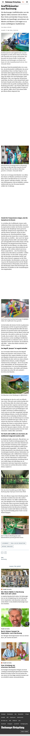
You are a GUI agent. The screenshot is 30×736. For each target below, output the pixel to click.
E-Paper (27, 714)
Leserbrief (5, 543)
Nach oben (24, 731)
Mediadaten (10, 714)
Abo (23, 2)
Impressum (12, 717)
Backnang (4, 559)
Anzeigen (3, 714)
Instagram (9, 723)
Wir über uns (4, 720)
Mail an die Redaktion (18, 543)
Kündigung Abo (24, 723)
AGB (10, 720)
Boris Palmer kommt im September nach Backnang (11, 632)
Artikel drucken (7, 546)
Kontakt (3, 717)
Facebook (3, 723)
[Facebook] (5, 553)
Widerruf (15, 720)
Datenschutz (20, 717)
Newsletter (20, 714)
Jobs (19, 720)
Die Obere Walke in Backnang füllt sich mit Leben (12, 593)
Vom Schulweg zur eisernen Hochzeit (8, 666)
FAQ (7, 717)
